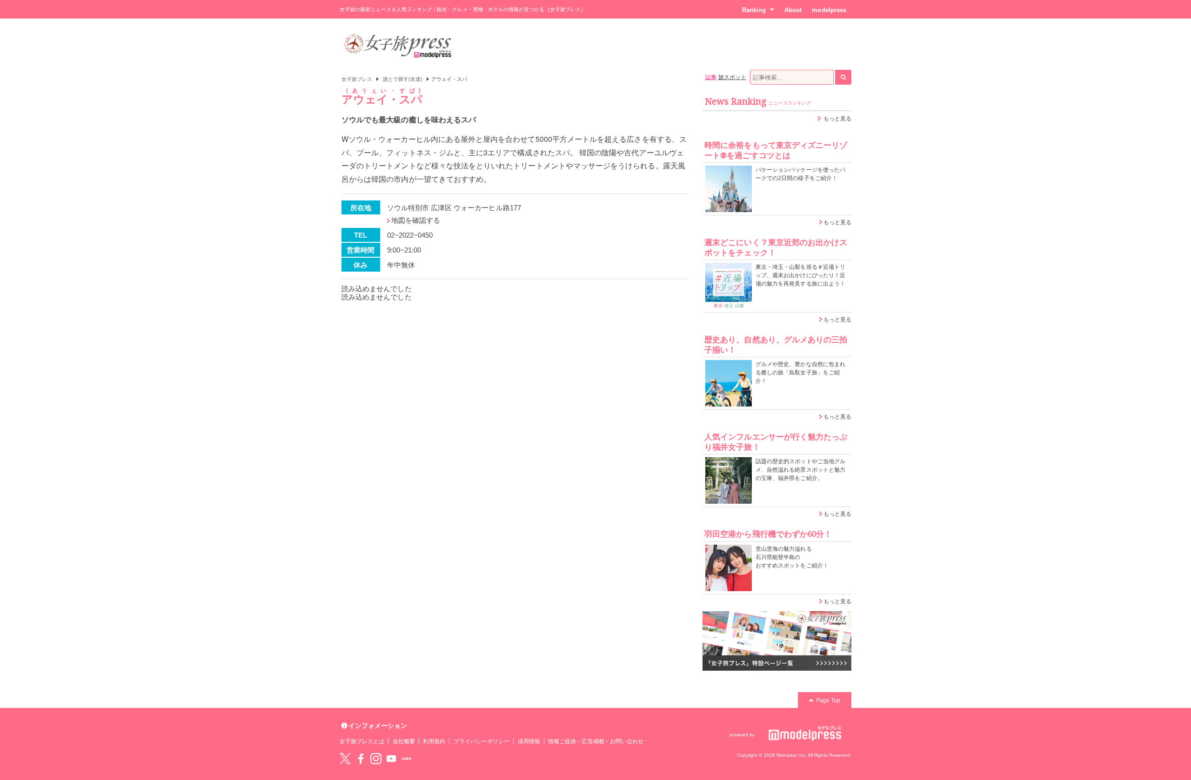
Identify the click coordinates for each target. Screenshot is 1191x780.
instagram (375, 758)
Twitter (345, 758)
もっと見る (837, 118)
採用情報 (529, 741)
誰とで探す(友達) (403, 79)
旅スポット (732, 77)
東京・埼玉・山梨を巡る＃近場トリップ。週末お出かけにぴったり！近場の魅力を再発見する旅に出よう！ (800, 275)
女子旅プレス (356, 79)
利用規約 (434, 741)
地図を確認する (415, 220)
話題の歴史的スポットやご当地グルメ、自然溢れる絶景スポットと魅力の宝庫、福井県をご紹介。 (800, 469)
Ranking (754, 10)
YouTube (391, 758)
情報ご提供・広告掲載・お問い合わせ (595, 741)
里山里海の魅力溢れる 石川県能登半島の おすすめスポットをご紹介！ (792, 557)
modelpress (829, 10)
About (793, 10)
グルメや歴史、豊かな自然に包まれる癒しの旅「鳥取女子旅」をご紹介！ (800, 372)
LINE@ (406, 758)
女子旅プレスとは (362, 741)
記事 (710, 77)
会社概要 (404, 741)
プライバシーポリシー (482, 741)
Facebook (360, 758)
